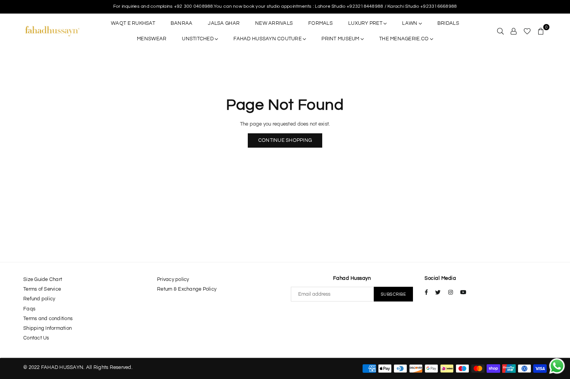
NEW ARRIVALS (274, 23)
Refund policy (39, 298)
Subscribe (393, 294)
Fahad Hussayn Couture (268, 38)
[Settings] (513, 31)
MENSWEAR (151, 38)
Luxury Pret (365, 23)
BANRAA (182, 23)
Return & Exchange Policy (186, 289)
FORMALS (320, 23)
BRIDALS (448, 23)
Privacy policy (173, 279)
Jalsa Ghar (224, 23)
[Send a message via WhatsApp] (557, 366)
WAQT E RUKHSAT (133, 23)
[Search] (500, 31)
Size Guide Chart (42, 279)
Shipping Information (47, 328)
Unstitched (198, 38)
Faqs (29, 309)
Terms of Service (42, 289)
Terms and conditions (48, 318)
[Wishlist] (527, 31)
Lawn (410, 23)
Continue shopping (285, 140)
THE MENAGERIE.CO (404, 38)
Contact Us (36, 338)
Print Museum (340, 38)
